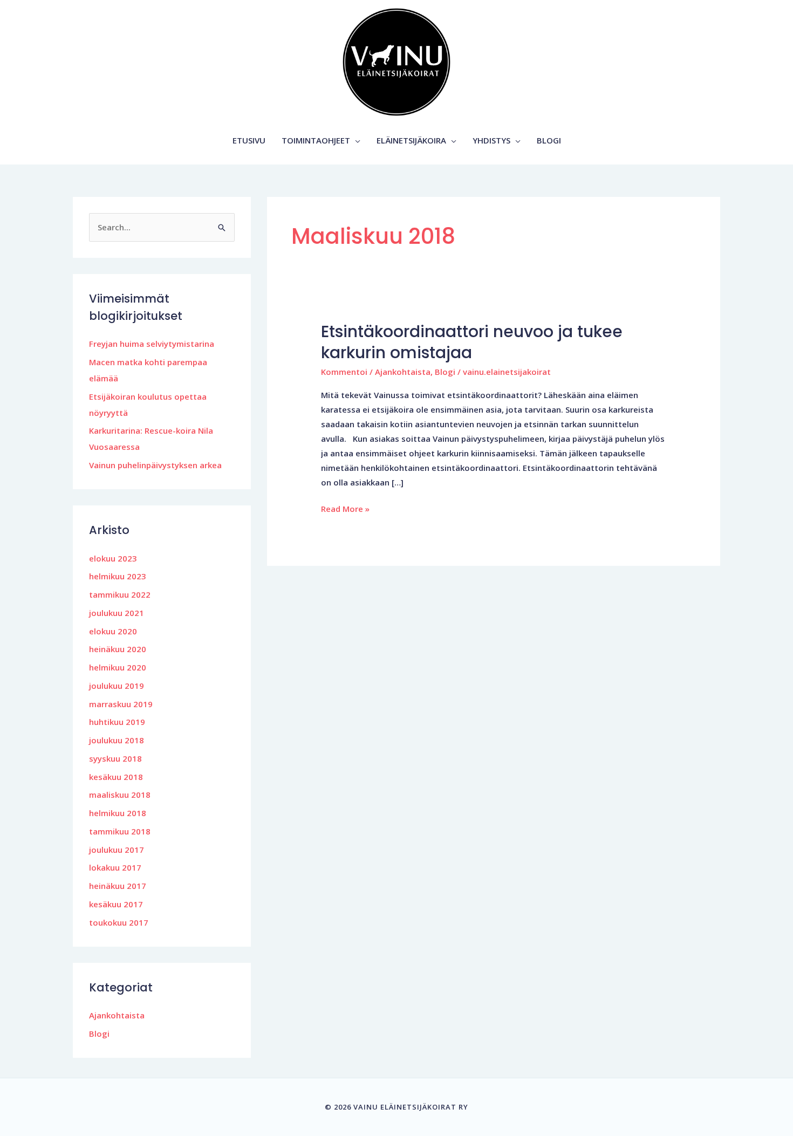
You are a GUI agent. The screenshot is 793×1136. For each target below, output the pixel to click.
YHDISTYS (491, 140)
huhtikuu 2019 (117, 721)
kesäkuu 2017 (116, 904)
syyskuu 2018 (115, 758)
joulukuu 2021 (116, 612)
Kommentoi (344, 371)
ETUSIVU (249, 140)
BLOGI (549, 140)
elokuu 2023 (113, 558)
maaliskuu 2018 (120, 794)
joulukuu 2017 (116, 849)
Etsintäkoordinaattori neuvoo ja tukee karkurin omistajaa (472, 342)
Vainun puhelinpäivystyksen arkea (155, 465)
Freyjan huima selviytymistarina (151, 343)
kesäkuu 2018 (116, 776)
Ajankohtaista (117, 1015)
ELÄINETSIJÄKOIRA (411, 140)
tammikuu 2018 (120, 831)
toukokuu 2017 (118, 922)
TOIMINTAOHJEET (316, 140)
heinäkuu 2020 (117, 649)
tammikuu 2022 (120, 594)
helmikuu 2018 (117, 812)
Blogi (99, 1033)
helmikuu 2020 (117, 667)
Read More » (345, 508)
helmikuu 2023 (117, 576)
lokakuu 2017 (115, 867)
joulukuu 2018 (116, 740)
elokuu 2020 (113, 631)
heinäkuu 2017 (117, 885)
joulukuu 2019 (116, 685)
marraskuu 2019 (121, 704)
